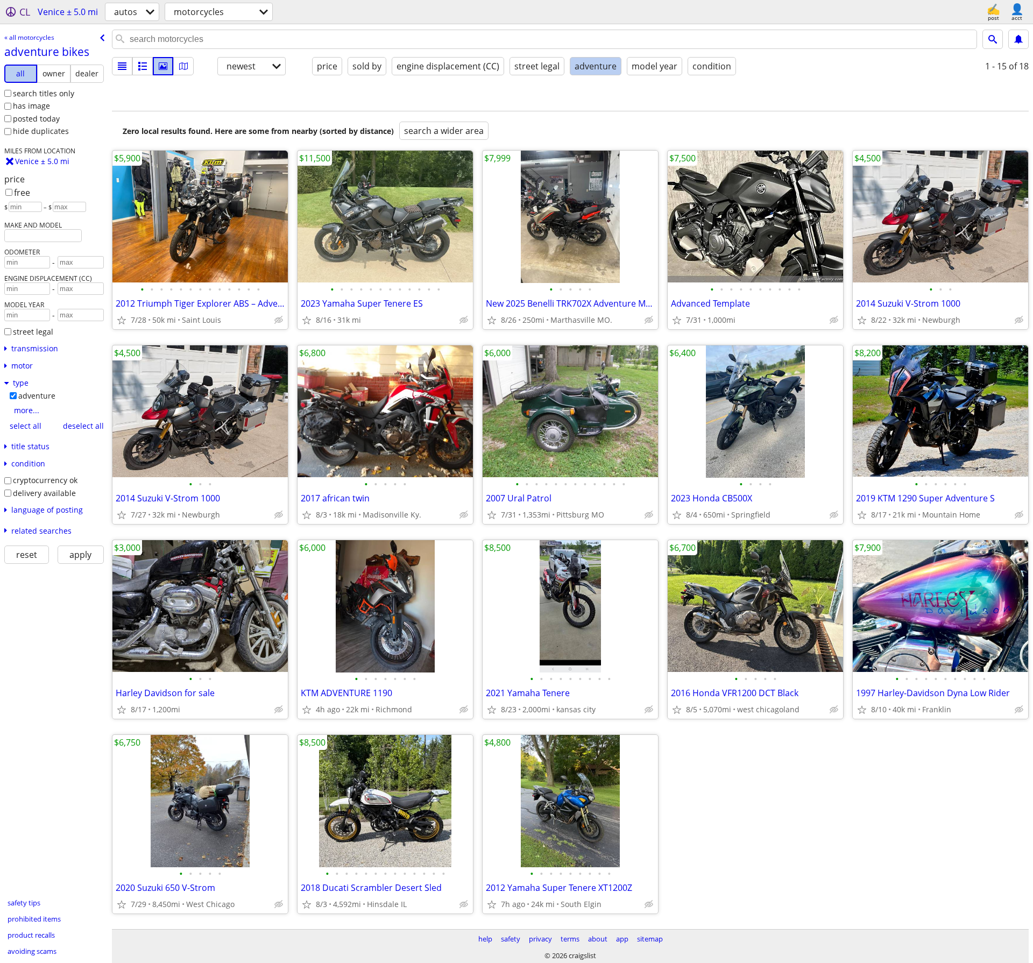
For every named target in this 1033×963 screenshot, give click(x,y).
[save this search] (1018, 39)
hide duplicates (41, 131)
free (22, 193)
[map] (183, 66)
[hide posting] (278, 320)
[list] (122, 66)
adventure (36, 396)
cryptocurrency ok (45, 480)
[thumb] (142, 66)
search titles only (43, 93)
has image (31, 106)
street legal (33, 332)
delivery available (44, 493)
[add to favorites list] (121, 320)
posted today (36, 119)
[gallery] (163, 66)
